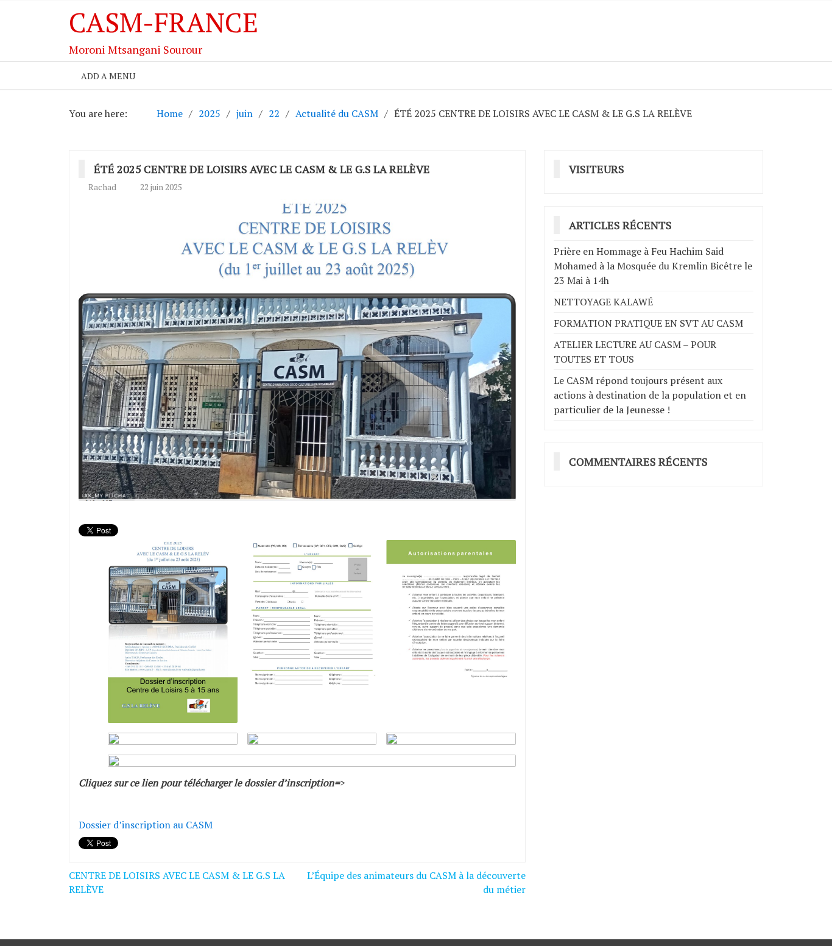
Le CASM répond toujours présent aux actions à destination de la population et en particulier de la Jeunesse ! (650, 395)
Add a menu (108, 76)
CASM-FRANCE (163, 22)
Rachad (102, 187)
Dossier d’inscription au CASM (146, 824)
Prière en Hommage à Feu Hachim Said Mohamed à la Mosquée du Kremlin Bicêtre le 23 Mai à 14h (653, 265)
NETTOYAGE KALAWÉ (603, 301)
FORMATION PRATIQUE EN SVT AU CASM (648, 323)
